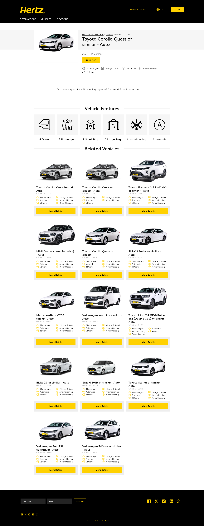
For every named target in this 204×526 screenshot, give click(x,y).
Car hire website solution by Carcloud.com (102, 520)
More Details (55, 210)
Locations (62, 19)
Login (178, 9)
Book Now (91, 59)
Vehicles (46, 19)
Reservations (28, 19)
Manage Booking (138, 9)
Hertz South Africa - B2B (93, 34)
